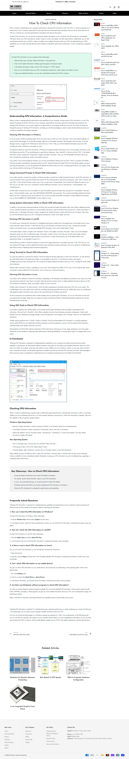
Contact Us (28, 734)
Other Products (83, 13)
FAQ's (114, 13)
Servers (49, 13)
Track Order (28, 740)
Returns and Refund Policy (52, 735)
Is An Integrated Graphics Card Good (22, 707)
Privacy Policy (50, 741)
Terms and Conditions (52, 744)
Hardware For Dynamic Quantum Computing (22, 678)
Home (14, 13)
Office (103, 23)
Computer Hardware (50, 19)
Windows (65, 13)
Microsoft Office (31, 13)
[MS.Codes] (16, 7)
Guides (101, 13)
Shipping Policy (51, 731)
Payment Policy (50, 738)
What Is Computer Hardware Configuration (78, 678)
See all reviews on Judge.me (20, 2)
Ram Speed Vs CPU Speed (50, 677)
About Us (28, 731)
